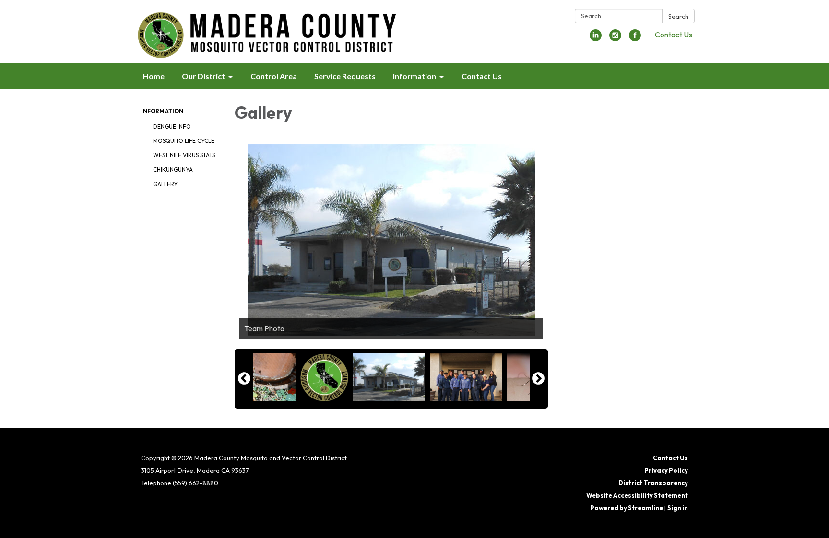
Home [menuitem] (154, 76)
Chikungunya (173, 169)
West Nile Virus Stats (184, 155)
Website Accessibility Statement (637, 495)
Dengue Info (172, 126)
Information (162, 111)
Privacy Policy (666, 470)
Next (538, 379)
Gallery (165, 183)
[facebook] (635, 38)
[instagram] (615, 38)
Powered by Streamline (626, 508)
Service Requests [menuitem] (345, 76)
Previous (244, 379)
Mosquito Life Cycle (183, 140)
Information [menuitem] (414, 76)
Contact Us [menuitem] (482, 76)
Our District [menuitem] (203, 76)
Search (678, 16)
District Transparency (653, 483)
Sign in (677, 508)
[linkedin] (596, 38)
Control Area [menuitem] (273, 76)
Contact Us (673, 34)
